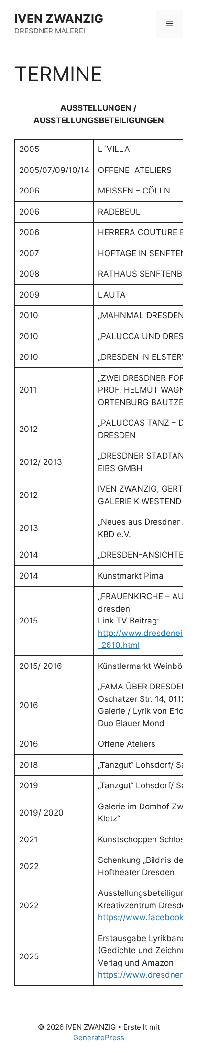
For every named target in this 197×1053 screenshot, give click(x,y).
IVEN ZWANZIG (58, 18)
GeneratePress (98, 1037)
